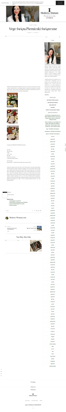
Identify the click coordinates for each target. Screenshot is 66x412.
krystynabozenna (47, 131)
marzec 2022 (52, 183)
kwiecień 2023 (52, 156)
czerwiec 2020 (53, 222)
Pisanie (53, 353)
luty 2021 (52, 208)
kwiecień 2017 (52, 306)
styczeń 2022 (52, 186)
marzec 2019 (52, 250)
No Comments (29, 32)
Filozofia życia (52, 334)
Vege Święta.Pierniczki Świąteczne (52, 102)
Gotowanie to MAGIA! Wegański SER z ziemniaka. (17, 203)
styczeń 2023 (52, 163)
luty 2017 (52, 311)
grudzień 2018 (53, 257)
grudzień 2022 (53, 166)
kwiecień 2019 (52, 247)
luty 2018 (52, 282)
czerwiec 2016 (53, 328)
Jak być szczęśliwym (53, 344)
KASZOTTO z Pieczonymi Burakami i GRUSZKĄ (52, 109)
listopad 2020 (53, 213)
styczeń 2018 (52, 284)
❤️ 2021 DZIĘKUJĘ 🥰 (31, 228)
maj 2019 (52, 245)
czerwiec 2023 (53, 151)
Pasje (52, 351)
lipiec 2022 (52, 173)
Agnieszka (47, 133)
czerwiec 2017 (53, 301)
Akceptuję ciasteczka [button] (60, 3)
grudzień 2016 (53, 316)
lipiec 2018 (52, 269)
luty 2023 (52, 161)
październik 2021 (52, 193)
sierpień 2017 (53, 296)
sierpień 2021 (53, 198)
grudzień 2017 (53, 286)
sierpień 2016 (53, 323)
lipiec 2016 (52, 326)
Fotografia (52, 336)
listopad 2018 (53, 259)
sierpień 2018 (53, 267)
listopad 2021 (53, 190)
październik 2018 (52, 262)
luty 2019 (52, 252)
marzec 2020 (52, 230)
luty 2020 (52, 232)
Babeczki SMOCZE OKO (52, 105)
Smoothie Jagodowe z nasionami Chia (15, 200)
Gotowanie (52, 339)
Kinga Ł (47, 128)
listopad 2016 (53, 318)
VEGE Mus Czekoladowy (13, 205)
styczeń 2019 (52, 254)
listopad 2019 (53, 235)
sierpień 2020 (53, 220)
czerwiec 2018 (53, 272)
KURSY (53, 346)
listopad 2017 (53, 289)
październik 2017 (52, 291)
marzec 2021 (52, 205)
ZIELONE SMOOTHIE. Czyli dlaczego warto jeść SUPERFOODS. (19, 202)
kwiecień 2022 (52, 181)
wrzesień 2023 (52, 144)
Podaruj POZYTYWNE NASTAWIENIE (12, 229)
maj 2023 (52, 153)
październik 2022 (52, 168)
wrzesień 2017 (52, 294)
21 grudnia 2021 (36, 32)
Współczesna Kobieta (52, 366)
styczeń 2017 (52, 314)
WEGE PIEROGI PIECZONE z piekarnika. (52, 100)
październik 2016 (52, 321)
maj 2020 (52, 225)
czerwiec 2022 (53, 176)
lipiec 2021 (52, 200)
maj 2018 (52, 274)
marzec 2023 (52, 158)
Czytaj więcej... (47, 94)
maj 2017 (52, 304)
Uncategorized (52, 361)
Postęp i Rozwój (52, 356)
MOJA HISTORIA (27, 400)
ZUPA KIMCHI (53, 107)
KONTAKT (41, 400)
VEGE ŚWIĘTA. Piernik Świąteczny (54, 128)
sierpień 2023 (53, 146)
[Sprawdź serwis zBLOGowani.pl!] (33, 389)
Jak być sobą (52, 341)
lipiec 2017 (52, 299)
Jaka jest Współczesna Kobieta (55, 126)
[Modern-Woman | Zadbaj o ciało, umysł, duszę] (33, 12)
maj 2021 (52, 203)
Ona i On (52, 348)
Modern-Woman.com (17, 217)
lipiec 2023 (52, 149)
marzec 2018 (52, 279)
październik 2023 (52, 141)
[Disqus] (23, 268)
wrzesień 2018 (52, 264)
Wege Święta (53, 363)
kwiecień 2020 (52, 227)
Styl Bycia (52, 358)
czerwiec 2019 (53, 242)
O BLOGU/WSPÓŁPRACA (34, 400)
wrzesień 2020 (52, 218)
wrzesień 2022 (52, 171)
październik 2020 (52, 215)
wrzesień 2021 (52, 195)
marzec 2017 (52, 309)
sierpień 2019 (53, 240)
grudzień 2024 (53, 139)
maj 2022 (52, 178)
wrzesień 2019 (52, 237)
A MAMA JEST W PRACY (52, 119)
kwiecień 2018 (52, 277)
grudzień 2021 (53, 188)
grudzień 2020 (53, 210)
